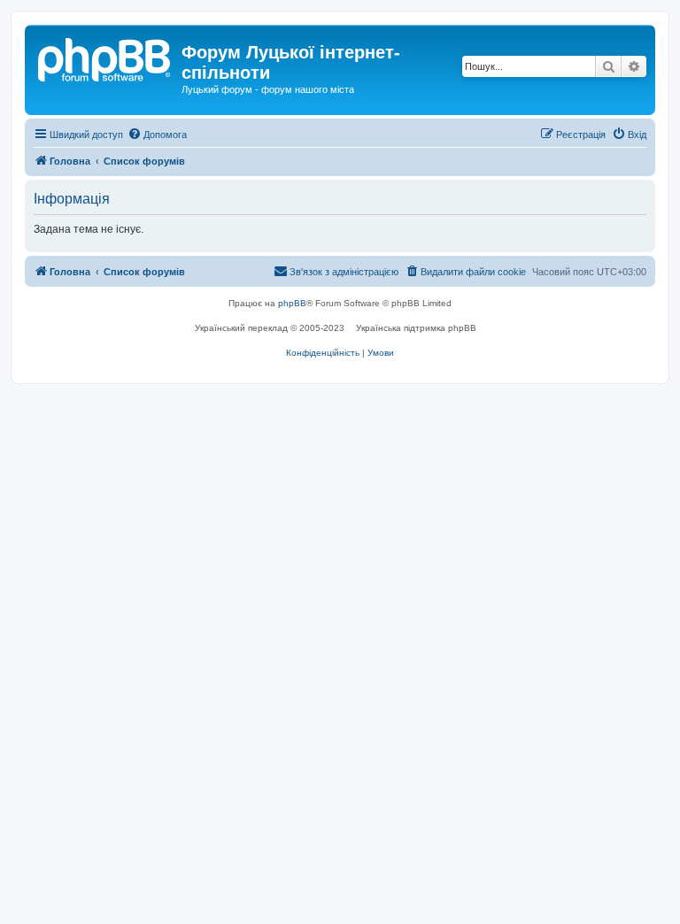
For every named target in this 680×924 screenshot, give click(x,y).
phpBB (292, 303)
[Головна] (105, 57)
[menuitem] (157, 134)
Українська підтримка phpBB (416, 328)
